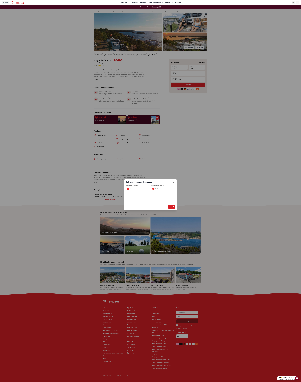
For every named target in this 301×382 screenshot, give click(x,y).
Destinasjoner (123, 2)
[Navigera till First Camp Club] (293, 2)
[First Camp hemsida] (17, 2)
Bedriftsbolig (143, 2)
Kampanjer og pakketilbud (155, 2)
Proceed (171, 206)
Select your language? (157, 185)
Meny (6, 2)
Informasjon (168, 2)
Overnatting (134, 2)
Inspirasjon (178, 2)
